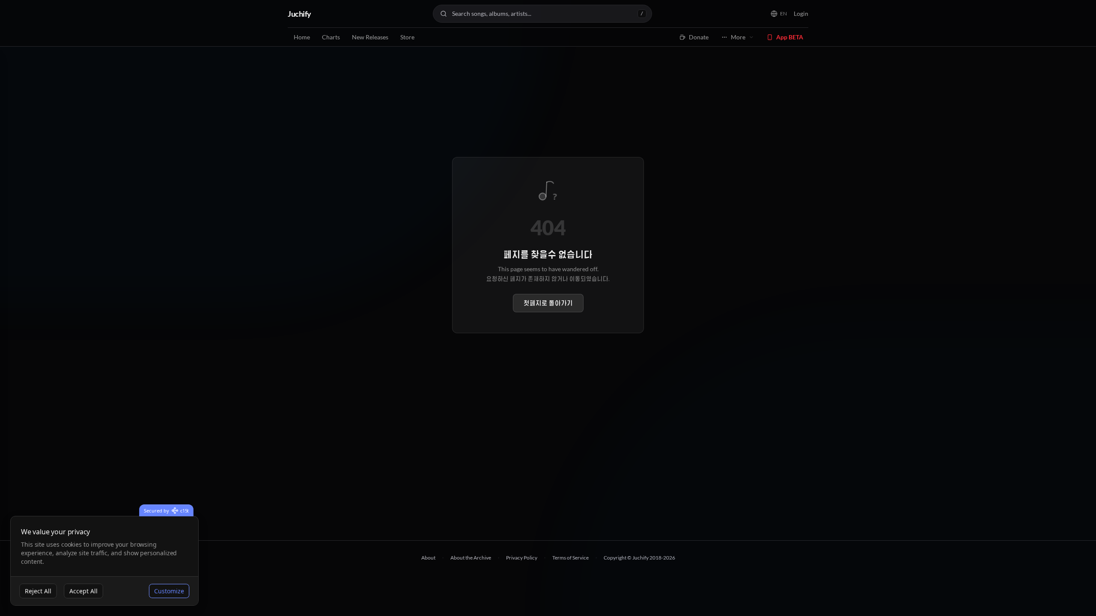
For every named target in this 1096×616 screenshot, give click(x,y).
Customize (169, 591)
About (428, 557)
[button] (778, 14)
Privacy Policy (521, 557)
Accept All (83, 591)
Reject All (38, 591)
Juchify (299, 13)
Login (801, 13)
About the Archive (470, 557)
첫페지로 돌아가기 (548, 303)
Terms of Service (570, 557)
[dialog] (104, 561)
